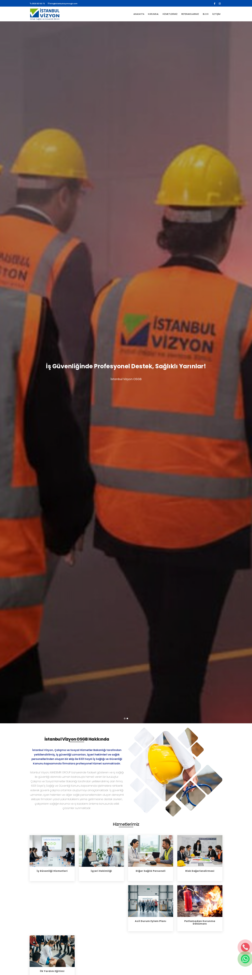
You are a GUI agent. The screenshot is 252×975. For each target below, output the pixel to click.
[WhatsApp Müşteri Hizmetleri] (245, 959)
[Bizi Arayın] (245, 947)
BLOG (206, 14)
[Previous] (5, 374)
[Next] (246, 374)
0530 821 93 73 (38, 3)
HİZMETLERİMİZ (170, 14)
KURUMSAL (153, 14)
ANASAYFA (138, 14)
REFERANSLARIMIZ (190, 14)
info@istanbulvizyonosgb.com (63, 3)
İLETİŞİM (216, 14)
